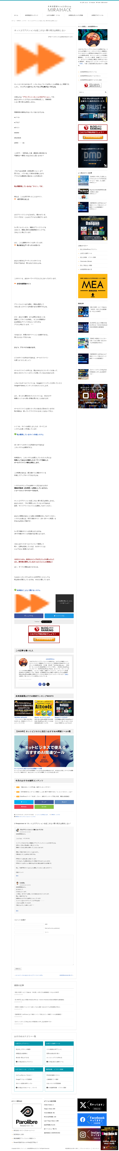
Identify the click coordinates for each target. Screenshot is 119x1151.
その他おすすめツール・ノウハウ (27, 1087)
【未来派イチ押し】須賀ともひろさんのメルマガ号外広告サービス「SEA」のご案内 (97, 179)
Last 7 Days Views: (49, 1121)
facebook (105, 2)
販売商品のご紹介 (19, 1134)
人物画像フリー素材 (52, 1079)
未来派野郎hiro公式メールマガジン (90, 76)
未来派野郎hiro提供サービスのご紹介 (91, 80)
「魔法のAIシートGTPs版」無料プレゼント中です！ (34, 787)
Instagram (93, 2)
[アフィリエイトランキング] (92, 87)
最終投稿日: (47, 1133)
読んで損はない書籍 (86, 265)
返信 (17, 875)
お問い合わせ (85, 2)
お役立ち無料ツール (86, 253)
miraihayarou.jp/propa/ (25, 679)
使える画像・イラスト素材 (88, 257)
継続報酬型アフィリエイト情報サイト (25, 1138)
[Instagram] (40, 684)
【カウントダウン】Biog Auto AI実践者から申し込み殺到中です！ (33, 1021)
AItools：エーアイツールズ (42, 717)
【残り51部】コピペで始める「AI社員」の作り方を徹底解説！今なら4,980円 (36, 992)
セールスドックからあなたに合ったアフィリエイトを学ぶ (29, 975)
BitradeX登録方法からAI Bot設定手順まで (26, 1142)
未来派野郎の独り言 (86, 269)
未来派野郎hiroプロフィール (88, 72)
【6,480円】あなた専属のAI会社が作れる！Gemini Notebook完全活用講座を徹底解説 (39, 999)
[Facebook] (44, 684)
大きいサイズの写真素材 (54, 1083)
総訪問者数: (47, 1125)
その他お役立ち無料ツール (56, 1061)
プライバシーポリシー (85, 1148)
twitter (99, 2)
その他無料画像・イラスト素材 (57, 1087)
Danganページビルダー (61, 717)
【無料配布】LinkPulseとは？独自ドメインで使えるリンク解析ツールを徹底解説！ (38, 1014)
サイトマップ (96, 1148)
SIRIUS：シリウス (55, 814)
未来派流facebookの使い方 (66, 975)
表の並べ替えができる (22, 1057)
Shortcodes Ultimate (86, 261)
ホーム (16, 15)
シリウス (33, 816)
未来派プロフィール (97, 15)
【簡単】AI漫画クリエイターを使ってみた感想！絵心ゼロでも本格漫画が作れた (37, 1007)
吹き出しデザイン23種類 (23, 1049)
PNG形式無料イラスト (53, 1075)
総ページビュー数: (49, 1129)
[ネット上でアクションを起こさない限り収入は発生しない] (44, 60)
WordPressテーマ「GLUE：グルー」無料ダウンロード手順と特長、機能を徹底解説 (43, 796)
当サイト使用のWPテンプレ (24, 1083)
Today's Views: (48, 1108)
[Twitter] (48, 684)
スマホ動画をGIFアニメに (54, 1049)
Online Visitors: (48, 1105)
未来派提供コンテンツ (31, 15)
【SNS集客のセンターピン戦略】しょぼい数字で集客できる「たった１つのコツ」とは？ (44, 792)
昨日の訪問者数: (49, 1116)
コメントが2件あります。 (43, 814)
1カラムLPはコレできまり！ (24, 1075)
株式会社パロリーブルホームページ (24, 1130)
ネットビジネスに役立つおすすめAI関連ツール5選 (28, 768)
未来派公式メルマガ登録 (76, 15)
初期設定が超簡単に (22, 1053)
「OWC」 (81, 63)
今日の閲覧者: (48, 1112)
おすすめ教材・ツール (53, 15)
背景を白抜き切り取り (53, 1053)
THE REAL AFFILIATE (20, 717)
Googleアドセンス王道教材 (24, 1079)
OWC (66, 674)
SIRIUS (17, 816)
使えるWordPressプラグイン (88, 249)
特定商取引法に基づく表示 (71, 1148)
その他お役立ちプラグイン (25, 1061)
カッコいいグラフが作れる (54, 1057)
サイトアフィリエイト (25, 816)
